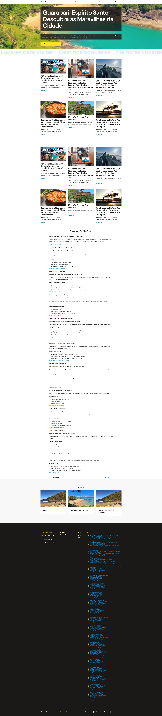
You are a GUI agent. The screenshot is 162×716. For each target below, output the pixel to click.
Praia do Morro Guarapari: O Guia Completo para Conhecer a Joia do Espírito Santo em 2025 (105, 554)
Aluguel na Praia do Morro (96, 584)
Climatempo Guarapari (95, 696)
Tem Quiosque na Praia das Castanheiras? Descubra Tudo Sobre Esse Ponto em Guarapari (108, 123)
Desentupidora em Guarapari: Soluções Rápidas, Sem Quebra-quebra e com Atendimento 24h (80, 85)
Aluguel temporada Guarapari (97, 624)
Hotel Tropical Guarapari (96, 576)
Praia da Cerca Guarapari (96, 569)
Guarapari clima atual (95, 609)
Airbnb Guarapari (94, 665)
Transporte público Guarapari (97, 596)
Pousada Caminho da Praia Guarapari (99, 581)
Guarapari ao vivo (94, 633)
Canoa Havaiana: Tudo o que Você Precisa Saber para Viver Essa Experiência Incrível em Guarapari (108, 84)
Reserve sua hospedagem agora (57, 450)
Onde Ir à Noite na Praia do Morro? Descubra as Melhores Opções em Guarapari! (104, 556)
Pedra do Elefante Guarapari (97, 692)
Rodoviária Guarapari (95, 663)
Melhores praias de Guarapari (97, 644)
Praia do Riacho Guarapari (96, 602)
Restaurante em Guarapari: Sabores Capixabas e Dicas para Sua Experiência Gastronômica (52, 123)
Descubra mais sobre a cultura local (58, 384)
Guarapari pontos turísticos (97, 654)
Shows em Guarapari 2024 (96, 582)
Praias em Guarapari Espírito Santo (98, 601)
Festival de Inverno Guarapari (97, 676)
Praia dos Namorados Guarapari (98, 627)
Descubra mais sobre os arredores (58, 472)
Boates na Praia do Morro (96, 631)
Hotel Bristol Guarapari (95, 620)
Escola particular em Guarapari (97, 587)
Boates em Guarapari (95, 643)
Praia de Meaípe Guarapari (96, 634)
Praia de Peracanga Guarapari (97, 610)
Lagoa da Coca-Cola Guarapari (97, 570)
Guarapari (46, 510)
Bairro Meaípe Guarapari (96, 590)
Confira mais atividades (55, 315)
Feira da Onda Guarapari (96, 628)
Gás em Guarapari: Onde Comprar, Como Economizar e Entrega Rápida (103, 560)
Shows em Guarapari (95, 641)
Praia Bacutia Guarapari (95, 673)
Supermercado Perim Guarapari (97, 586)
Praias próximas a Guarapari (97, 655)
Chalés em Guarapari (95, 642)
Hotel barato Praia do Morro (97, 667)
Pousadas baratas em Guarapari (98, 679)
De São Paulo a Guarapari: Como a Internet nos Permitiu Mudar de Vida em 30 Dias (52, 79)
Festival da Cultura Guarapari (97, 604)
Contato (90, 1)
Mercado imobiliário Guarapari (97, 678)
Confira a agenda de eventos (56, 427)
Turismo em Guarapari (95, 636)
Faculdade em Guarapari (96, 611)
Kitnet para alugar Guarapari (97, 571)
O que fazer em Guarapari (96, 558)
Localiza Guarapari (94, 612)
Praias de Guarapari (94, 691)
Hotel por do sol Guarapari (96, 574)
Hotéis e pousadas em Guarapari (98, 651)
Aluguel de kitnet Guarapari (97, 635)
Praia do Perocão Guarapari (96, 694)
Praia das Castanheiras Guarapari (98, 670)
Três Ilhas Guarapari (95, 579)
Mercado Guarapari (94, 613)
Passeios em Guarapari (95, 682)
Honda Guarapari (94, 623)
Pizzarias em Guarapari (95, 598)
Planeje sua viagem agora (55, 244)
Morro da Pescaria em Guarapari (78, 118)
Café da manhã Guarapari (96, 653)
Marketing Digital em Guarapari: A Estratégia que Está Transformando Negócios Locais (103, 562)
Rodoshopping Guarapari (96, 592)
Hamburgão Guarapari (95, 626)
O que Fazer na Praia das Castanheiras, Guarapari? (102, 548)
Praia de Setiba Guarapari (96, 680)
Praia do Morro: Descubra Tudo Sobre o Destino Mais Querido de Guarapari (105, 566)
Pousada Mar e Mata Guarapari (97, 585)
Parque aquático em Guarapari (97, 600)
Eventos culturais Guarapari (97, 618)
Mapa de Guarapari (94, 608)
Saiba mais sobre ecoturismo (56, 405)
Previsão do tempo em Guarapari (106, 511)
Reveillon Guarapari (94, 677)
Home (64, 1)
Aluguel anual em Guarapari (96, 668)
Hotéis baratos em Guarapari (97, 638)
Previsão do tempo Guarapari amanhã (99, 683)
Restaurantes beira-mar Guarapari (98, 607)
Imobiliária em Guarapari (96, 684)
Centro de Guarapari (95, 662)
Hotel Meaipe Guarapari (96, 646)
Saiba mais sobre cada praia (56, 291)
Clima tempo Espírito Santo (97, 632)
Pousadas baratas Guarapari (97, 573)
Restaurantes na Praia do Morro (98, 652)
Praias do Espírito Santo (96, 593)
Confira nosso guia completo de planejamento (61, 360)
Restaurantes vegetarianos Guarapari (99, 637)
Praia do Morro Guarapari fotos (97, 645)
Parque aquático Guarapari (96, 686)
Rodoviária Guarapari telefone (97, 640)
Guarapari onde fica (95, 615)
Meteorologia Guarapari (95, 649)
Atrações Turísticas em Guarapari (77, 1)
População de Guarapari (96, 687)
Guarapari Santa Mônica (96, 658)
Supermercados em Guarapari (97, 619)
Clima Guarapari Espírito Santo (97, 685)
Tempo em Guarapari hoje (96, 666)
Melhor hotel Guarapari (95, 650)
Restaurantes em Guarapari (96, 688)
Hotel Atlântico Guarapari (96, 621)
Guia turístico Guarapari (96, 669)
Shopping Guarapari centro (96, 661)
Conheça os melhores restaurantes (58, 337)
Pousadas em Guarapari (96, 693)
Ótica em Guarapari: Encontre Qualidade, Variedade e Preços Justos (105, 564)
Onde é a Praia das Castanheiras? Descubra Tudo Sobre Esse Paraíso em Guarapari (105, 552)
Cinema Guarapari (94, 659)
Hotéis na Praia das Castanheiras (98, 603)
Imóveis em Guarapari (95, 625)
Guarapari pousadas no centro (97, 599)
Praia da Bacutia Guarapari (96, 568)
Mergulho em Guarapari (95, 675)
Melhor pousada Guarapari (96, 577)
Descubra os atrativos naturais (57, 268)
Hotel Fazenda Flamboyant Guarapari (99, 575)
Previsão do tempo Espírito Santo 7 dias (100, 616)
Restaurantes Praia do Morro (97, 674)
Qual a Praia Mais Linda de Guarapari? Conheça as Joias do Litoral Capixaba (105, 549)
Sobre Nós (97, 1)
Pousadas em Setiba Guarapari (97, 648)
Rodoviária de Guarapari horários (98, 629)
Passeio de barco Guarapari (97, 594)
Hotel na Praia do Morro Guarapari (98, 695)
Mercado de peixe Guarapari (97, 591)
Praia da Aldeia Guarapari (96, 578)
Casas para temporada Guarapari (98, 671)
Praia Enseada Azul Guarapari (97, 583)
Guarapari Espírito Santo (79, 510)
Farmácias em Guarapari (96, 606)
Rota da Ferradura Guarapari (97, 690)
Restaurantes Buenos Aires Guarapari (99, 617)
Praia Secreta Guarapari (95, 595)
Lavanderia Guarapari (95, 660)
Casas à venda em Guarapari (97, 657)
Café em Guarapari (94, 588)
